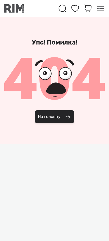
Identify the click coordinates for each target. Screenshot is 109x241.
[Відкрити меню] (100, 8)
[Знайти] (62, 8)
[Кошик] (88, 8)
